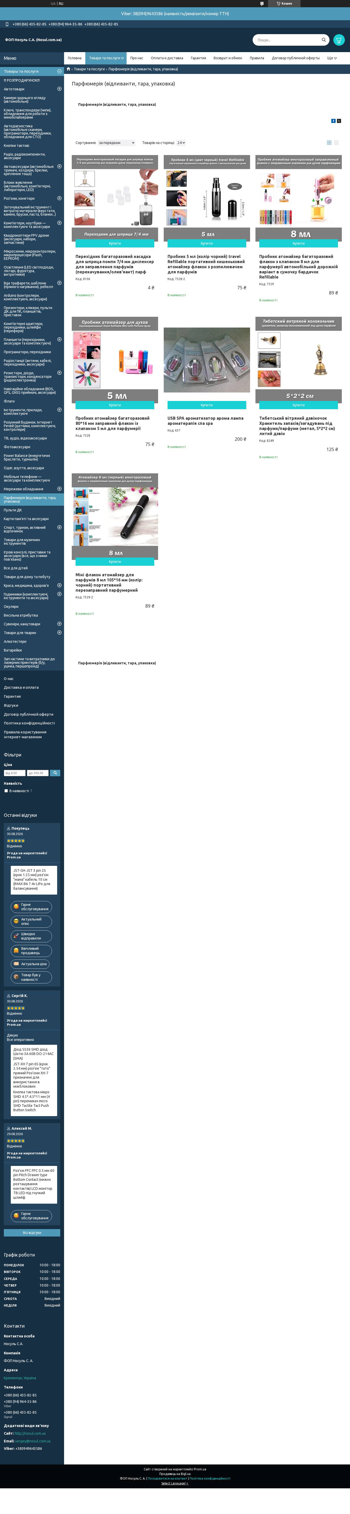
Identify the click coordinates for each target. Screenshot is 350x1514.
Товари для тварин (20, 633)
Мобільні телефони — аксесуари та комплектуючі (27, 478)
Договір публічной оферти (28, 714)
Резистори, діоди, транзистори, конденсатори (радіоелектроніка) (28, 376)
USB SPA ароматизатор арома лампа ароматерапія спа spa (205, 421)
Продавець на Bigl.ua (175, 1473)
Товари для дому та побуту (27, 577)
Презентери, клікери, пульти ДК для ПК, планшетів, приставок (28, 311)
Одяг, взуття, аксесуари (24, 468)
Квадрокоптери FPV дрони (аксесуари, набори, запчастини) (26, 239)
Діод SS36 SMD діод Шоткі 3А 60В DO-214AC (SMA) (33, 1053)
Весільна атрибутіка (21, 615)
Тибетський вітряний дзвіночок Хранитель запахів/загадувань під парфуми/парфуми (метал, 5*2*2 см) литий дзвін (297, 426)
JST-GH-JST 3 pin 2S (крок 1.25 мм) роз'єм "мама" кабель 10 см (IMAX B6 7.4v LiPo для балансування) (31, 879)
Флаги (9, 401)
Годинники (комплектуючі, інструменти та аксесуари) (26, 596)
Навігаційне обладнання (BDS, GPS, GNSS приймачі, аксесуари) (30, 391)
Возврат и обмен (228, 58)
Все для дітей (16, 568)
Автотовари (14, 89)
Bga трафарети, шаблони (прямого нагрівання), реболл (28, 285)
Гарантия (198, 58)
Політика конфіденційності (29, 723)
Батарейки (13, 650)
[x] (339, 122)
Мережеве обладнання (23, 489)
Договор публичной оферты (296, 58)
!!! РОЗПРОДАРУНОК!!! (22, 80)
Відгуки (11, 705)
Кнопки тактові (16, 145)
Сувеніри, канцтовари (22, 624)
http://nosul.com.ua (30, 1433)
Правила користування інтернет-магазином (25, 734)
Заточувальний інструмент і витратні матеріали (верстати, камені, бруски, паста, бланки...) (30, 210)
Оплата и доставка (167, 58)
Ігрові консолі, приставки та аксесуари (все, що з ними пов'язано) (27, 555)
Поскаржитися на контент (167, 1478)
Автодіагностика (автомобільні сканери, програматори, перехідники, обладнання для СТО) (28, 131)
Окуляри (11, 607)
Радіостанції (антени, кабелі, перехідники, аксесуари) (28, 362)
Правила (257, 58)
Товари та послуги (104, 58)
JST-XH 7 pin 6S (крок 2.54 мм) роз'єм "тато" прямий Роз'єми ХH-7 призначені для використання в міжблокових (31, 1075)
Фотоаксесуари (17, 447)
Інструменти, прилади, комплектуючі (23, 412)
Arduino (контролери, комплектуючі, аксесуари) (25, 297)
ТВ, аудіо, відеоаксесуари (25, 438)
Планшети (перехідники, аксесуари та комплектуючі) (27, 341)
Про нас (136, 58)
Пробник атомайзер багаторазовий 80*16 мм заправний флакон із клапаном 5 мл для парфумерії (113, 423)
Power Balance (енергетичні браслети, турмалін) (27, 457)
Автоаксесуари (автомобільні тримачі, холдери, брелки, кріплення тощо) (29, 170)
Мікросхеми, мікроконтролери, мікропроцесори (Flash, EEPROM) (30, 255)
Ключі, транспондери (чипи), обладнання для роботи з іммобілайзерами (27, 113)
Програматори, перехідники (27, 352)
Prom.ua (200, 1469)
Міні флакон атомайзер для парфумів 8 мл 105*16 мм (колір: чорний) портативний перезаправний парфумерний (109, 582)
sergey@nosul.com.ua (32, 1441)
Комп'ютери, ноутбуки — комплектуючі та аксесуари (27, 225)
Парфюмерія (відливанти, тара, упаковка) (30, 499)
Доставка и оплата (21, 687)
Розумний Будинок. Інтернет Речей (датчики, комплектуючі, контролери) (30, 426)
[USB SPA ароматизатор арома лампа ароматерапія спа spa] (207, 360)
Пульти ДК (13, 510)
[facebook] (333, 122)
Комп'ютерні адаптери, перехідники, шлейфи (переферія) (23, 327)
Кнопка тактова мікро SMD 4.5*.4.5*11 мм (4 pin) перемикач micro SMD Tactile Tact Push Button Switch (31, 1101)
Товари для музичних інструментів (22, 541)
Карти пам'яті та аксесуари (26, 519)
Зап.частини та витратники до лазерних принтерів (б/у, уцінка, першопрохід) (29, 662)
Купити (115, 243)
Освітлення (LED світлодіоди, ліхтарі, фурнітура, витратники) (29, 270)
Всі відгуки (32, 1233)
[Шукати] (324, 40)
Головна (74, 58)
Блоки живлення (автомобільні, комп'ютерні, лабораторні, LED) (27, 186)
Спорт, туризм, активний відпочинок (25, 529)
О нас (9, 678)
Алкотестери (15, 641)
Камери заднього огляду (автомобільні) (25, 99)
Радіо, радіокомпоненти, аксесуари (24, 156)
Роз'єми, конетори (19, 198)
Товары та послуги (21, 71)
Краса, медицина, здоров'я (26, 585)
